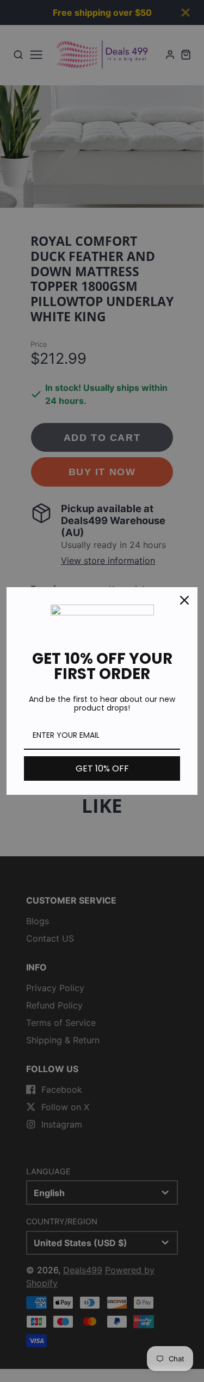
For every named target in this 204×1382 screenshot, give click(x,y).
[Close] (184, 600)
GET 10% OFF (102, 768)
